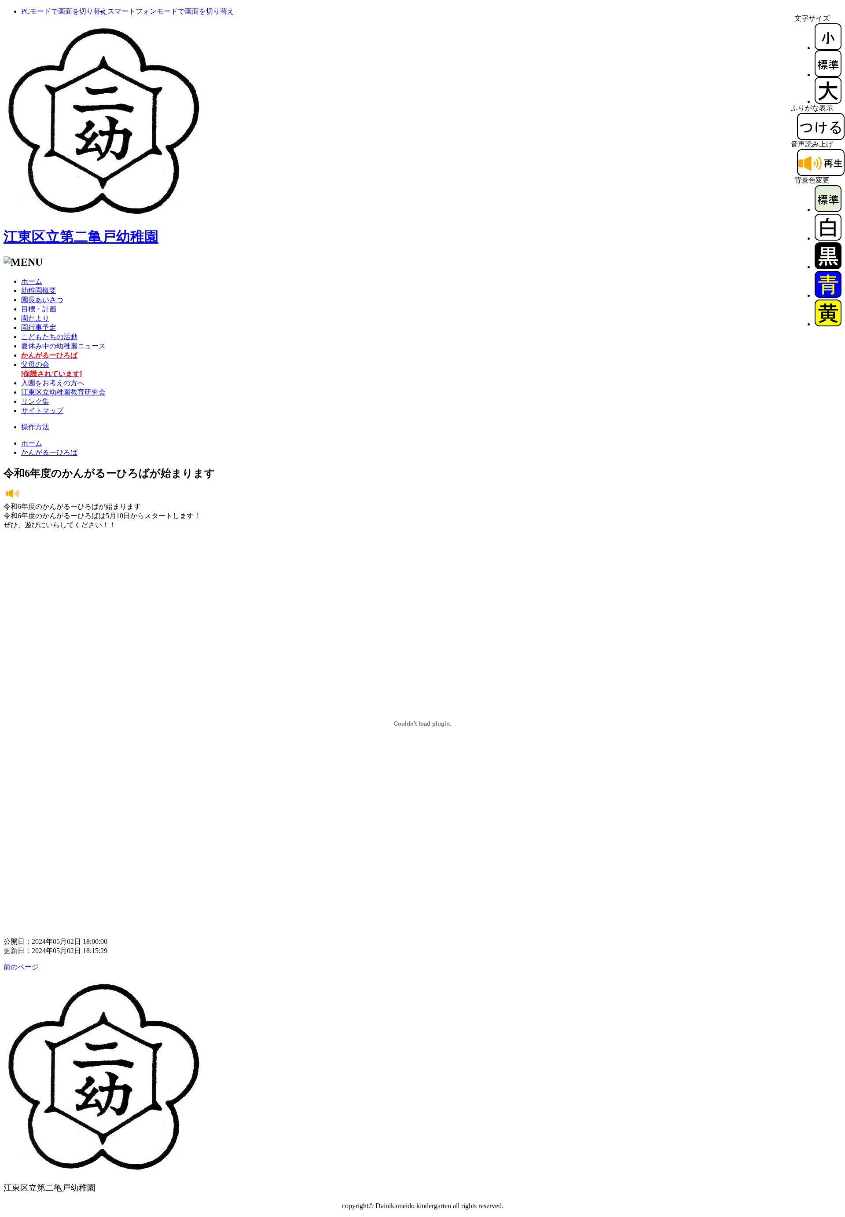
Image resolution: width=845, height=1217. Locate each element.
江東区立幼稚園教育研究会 (63, 392)
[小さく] (828, 47)
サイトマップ (42, 410)
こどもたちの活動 (49, 336)
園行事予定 (38, 327)
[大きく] (828, 101)
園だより (35, 318)
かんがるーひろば (49, 452)
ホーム (31, 281)
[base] (828, 209)
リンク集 (35, 401)
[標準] (828, 74)
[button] (64, 11)
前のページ (21, 967)
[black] (828, 266)
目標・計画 (38, 309)
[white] (828, 238)
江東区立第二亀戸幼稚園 (81, 237)
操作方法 (35, 427)
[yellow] (828, 324)
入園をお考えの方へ (52, 383)
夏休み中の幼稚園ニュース (63, 346)
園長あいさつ (42, 299)
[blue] (828, 295)
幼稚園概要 (38, 290)
